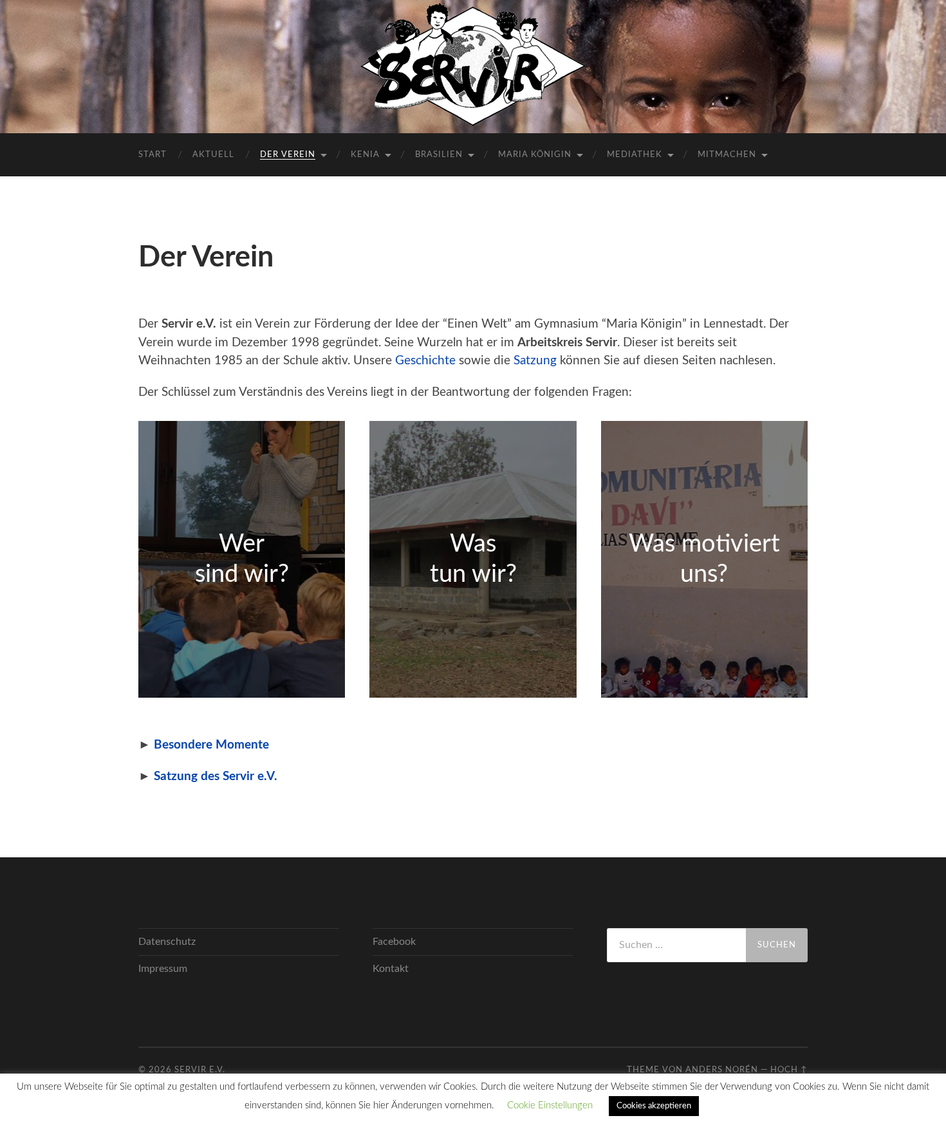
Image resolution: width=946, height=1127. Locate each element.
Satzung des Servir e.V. (215, 776)
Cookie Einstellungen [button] (550, 1105)
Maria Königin (534, 155)
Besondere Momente (211, 745)
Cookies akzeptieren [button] (654, 1106)
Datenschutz (167, 941)
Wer (241, 544)
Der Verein (287, 155)
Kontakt (391, 969)
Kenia (365, 155)
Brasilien (439, 155)
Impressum (162, 969)
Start (152, 155)
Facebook (394, 941)
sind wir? (242, 574)
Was (473, 544)
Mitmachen (727, 155)
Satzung (535, 361)
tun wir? (473, 574)
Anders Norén (721, 1070)
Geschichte (425, 361)
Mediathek (634, 155)
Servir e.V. (199, 1070)
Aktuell (213, 155)
